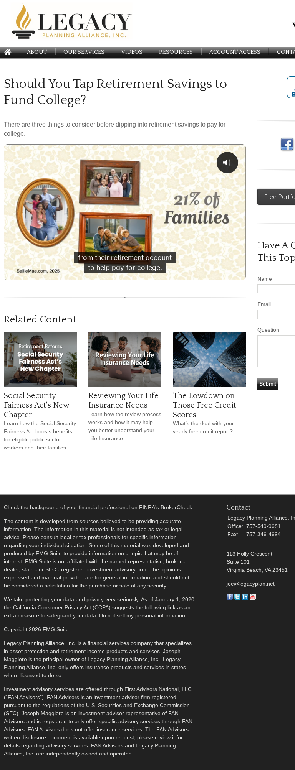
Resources (176, 52)
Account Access (234, 52)
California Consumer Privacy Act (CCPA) (62, 607)
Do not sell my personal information (142, 615)
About (37, 52)
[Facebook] (230, 598)
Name (264, 279)
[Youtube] (253, 598)
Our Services (83, 52)
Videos (132, 52)
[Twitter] (237, 598)
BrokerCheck (176, 507)
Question (268, 330)
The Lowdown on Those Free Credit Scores (204, 405)
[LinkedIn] (245, 598)
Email (264, 304)
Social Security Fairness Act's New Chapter (36, 405)
